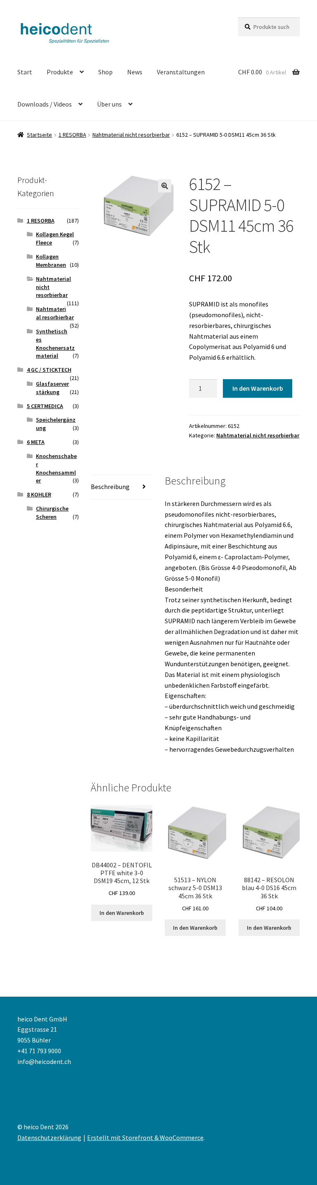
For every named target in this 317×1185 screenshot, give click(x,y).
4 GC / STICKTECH (49, 369)
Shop (105, 72)
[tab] (121, 487)
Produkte (60, 72)
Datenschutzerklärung (49, 1137)
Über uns (109, 104)
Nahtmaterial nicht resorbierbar (131, 134)
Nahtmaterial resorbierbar (55, 313)
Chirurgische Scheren (52, 512)
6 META (36, 442)
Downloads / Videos (44, 104)
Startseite (39, 134)
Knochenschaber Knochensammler (56, 468)
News (134, 72)
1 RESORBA (72, 134)
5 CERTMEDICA (45, 406)
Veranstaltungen (181, 72)
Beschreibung (110, 486)
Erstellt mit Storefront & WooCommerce (145, 1137)
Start (24, 72)
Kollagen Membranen (51, 260)
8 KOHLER (39, 494)
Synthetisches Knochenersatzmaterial (55, 343)
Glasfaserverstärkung (52, 388)
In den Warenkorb (257, 388)
